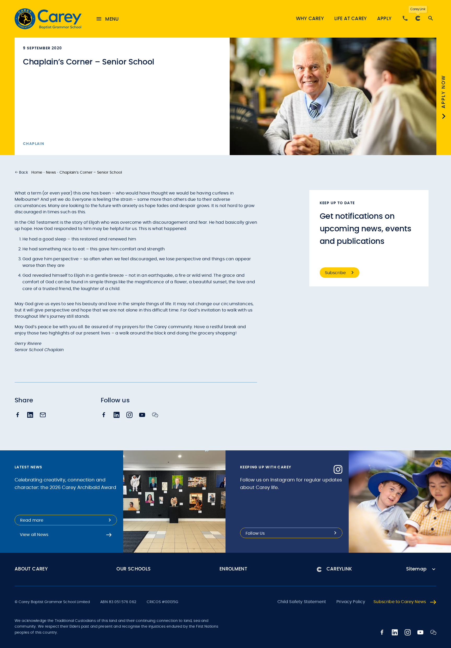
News (51, 172)
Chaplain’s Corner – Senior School (91, 172)
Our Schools (133, 569)
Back (23, 172)
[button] (21, 172)
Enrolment (233, 569)
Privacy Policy (350, 602)
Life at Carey (350, 18)
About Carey (31, 569)
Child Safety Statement (301, 602)
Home (37, 172)
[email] (43, 415)
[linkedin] (30, 415)
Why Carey (310, 18)
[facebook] (18, 415)
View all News (34, 535)
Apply (384, 18)
